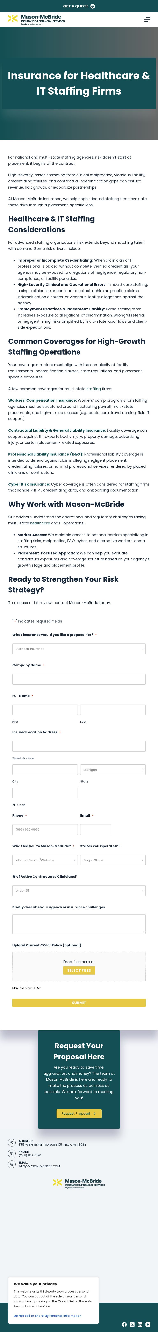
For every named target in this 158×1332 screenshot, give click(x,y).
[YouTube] (147, 1324)
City (15, 781)
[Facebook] (124, 1324)
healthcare (40, 523)
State (84, 781)
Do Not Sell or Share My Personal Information (47, 1316)
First (15, 722)
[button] (79, 1113)
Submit (79, 1002)
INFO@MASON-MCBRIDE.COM (39, 1166)
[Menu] (147, 20)
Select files (79, 970)
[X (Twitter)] (132, 1324)
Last (83, 722)
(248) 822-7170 (30, 1155)
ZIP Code (19, 805)
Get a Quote (75, 6)
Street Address (23, 758)
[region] (53, 1300)
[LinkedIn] (140, 1324)
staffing (93, 388)
